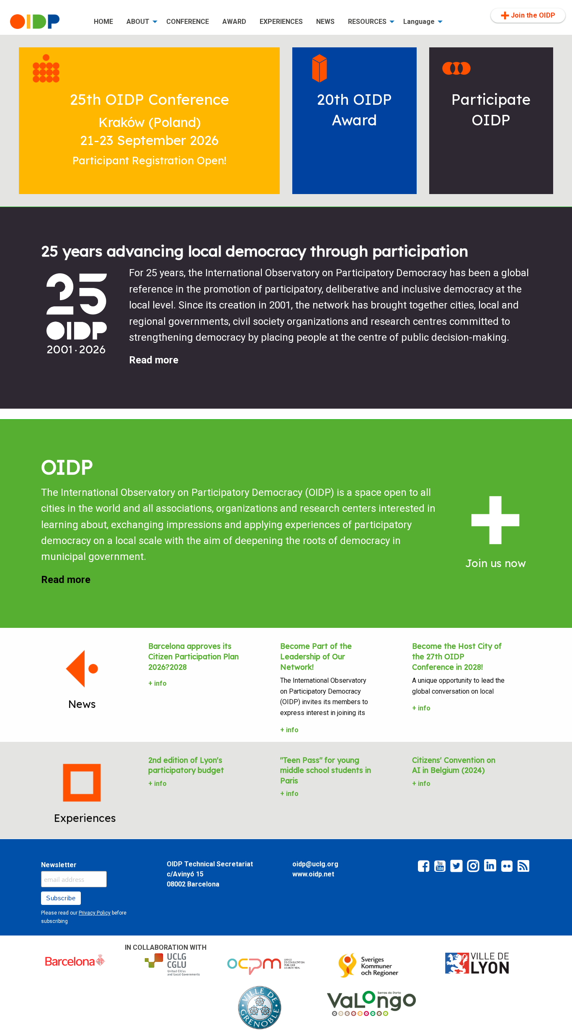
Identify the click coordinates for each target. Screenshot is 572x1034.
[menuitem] (45, 22)
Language (419, 22)
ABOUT (137, 22)
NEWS (325, 22)
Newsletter (59, 865)
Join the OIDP (533, 15)
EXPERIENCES (281, 22)
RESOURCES (367, 22)
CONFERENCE (187, 22)
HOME (103, 22)
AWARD (234, 22)
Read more (153, 360)
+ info (157, 683)
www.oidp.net (313, 874)
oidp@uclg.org (315, 864)
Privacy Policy (95, 913)
